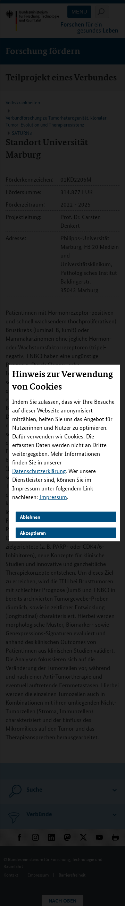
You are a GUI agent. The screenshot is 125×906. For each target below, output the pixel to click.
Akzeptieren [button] (33, 532)
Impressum (53, 496)
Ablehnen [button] (30, 516)
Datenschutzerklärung (39, 470)
